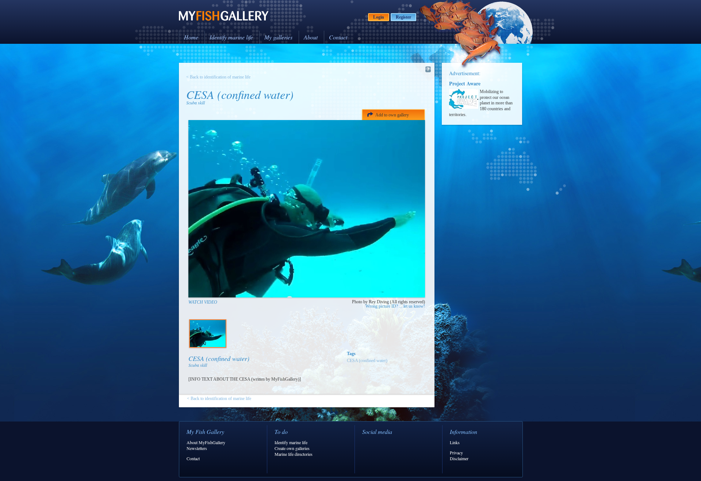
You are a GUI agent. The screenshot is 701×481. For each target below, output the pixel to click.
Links (455, 442)
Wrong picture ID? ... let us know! (395, 306)
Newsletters (197, 448)
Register (403, 17)
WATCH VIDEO (202, 302)
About (311, 37)
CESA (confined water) (367, 360)
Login (378, 17)
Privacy (456, 452)
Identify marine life (231, 37)
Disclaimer (459, 458)
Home (191, 37)
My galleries (278, 37)
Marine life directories (294, 454)
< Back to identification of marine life (218, 77)
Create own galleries (292, 448)
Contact (338, 37)
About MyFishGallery (206, 442)
